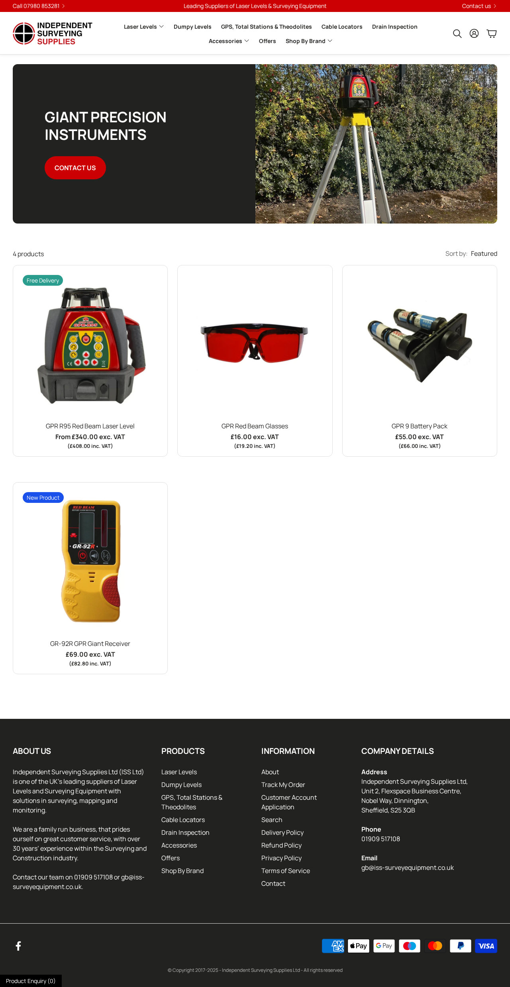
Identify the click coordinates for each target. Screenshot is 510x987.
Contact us (476, 6)
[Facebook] (18, 946)
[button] (456, 33)
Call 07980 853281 (36, 6)
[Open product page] (254, 342)
